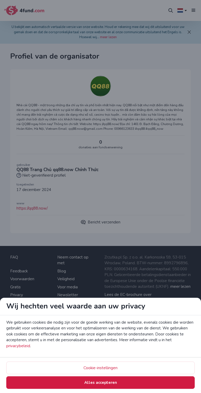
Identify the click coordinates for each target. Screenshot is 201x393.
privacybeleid (18, 346)
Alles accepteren (100, 382)
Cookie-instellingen (100, 367)
